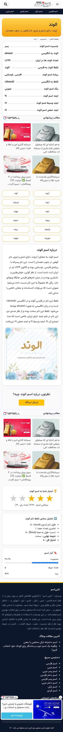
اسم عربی (10, 11)
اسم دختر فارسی (48, 675)
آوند (15, 193)
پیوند (47, 220)
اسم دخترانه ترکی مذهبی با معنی (40, 642)
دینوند (15, 220)
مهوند (15, 238)
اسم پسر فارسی (49, 679)
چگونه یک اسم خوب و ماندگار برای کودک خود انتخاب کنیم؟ (30, 648)
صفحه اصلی (54, 39)
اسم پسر (43, 39)
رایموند (47, 229)
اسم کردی (24, 11)
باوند (47, 211)
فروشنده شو (16, 715)
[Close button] (60, 697)
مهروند (47, 238)
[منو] (57, 4)
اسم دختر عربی (49, 683)
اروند (47, 202)
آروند (47, 193)
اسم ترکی (38, 11)
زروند (16, 229)
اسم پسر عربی (50, 671)
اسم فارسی (53, 11)
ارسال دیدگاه (31, 402)
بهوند (16, 211)
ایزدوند (16, 202)
